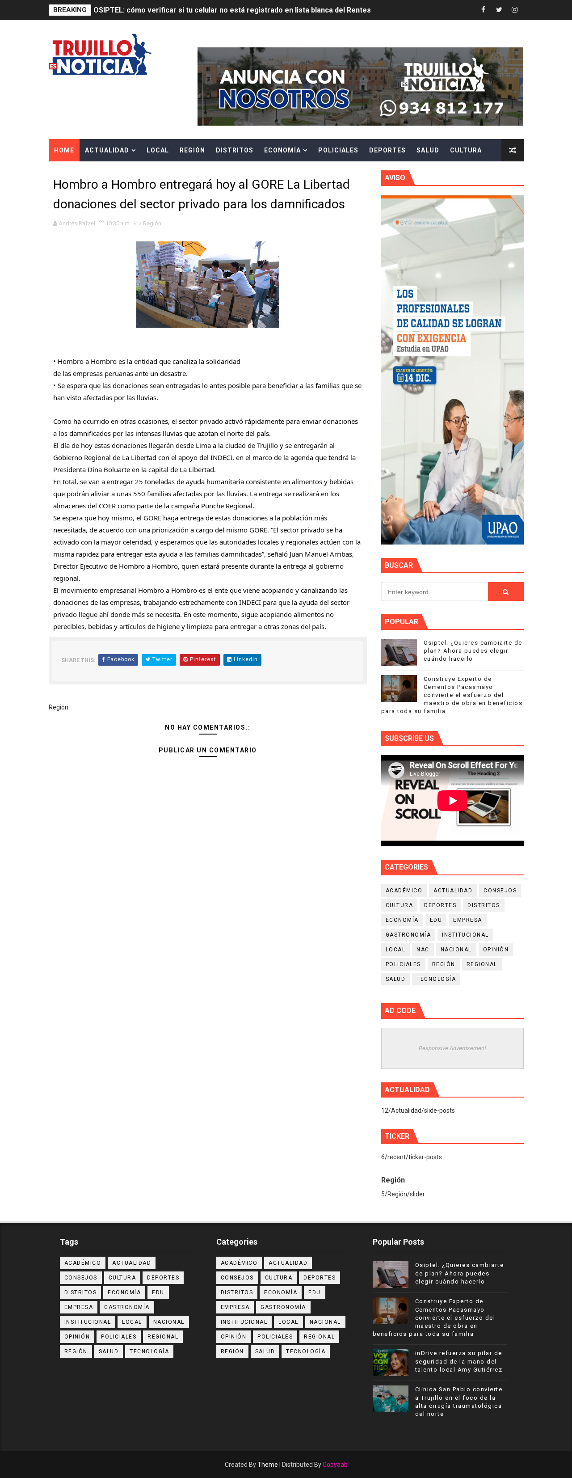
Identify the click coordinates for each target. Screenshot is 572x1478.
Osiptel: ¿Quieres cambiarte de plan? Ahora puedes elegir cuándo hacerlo (473, 650)
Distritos (234, 150)
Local (158, 150)
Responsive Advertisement (452, 1048)
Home (64, 150)
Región (192, 150)
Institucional (465, 935)
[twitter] (499, 10)
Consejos (500, 890)
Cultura (466, 150)
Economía (282, 150)
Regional (482, 964)
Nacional (456, 949)
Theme (267, 1464)
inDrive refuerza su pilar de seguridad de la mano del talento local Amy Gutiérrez (459, 1361)
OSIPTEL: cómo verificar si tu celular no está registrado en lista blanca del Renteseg (236, 10)
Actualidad (107, 150)
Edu (436, 920)
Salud (427, 150)
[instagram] (515, 10)
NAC (422, 949)
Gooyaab (335, 1464)
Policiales (338, 150)
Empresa (467, 920)
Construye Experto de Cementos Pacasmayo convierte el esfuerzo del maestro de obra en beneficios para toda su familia (452, 695)
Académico (404, 890)
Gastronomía (408, 935)
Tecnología (436, 979)
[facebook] (483, 10)
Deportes (387, 150)
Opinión (496, 949)
